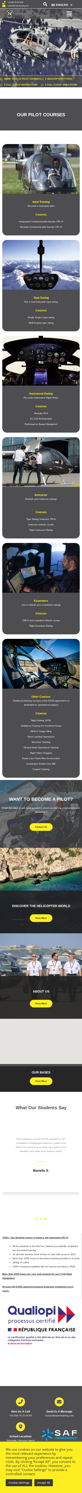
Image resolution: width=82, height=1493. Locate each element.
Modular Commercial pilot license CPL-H (41, 227)
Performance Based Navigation (41, 424)
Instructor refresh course (41, 524)
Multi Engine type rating (41, 323)
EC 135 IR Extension (41, 418)
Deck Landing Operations (41, 736)
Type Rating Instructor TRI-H (41, 519)
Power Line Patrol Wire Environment (41, 758)
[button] (60, 5)
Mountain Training (41, 742)
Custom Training (41, 769)
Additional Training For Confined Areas (41, 726)
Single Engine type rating (41, 317)
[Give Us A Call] (20, 1401)
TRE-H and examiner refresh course (41, 620)
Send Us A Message (59, 1411)
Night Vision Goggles (41, 753)
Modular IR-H (41, 413)
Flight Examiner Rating (41, 626)
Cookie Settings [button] (18, 1483)
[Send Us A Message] (59, 1401)
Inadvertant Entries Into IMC (41, 764)
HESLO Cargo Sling (41, 731)
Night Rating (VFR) (41, 720)
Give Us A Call (20, 1411)
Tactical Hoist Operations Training (41, 747)
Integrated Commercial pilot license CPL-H (41, 221)
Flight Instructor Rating (41, 530)
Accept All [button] (43, 1483)
